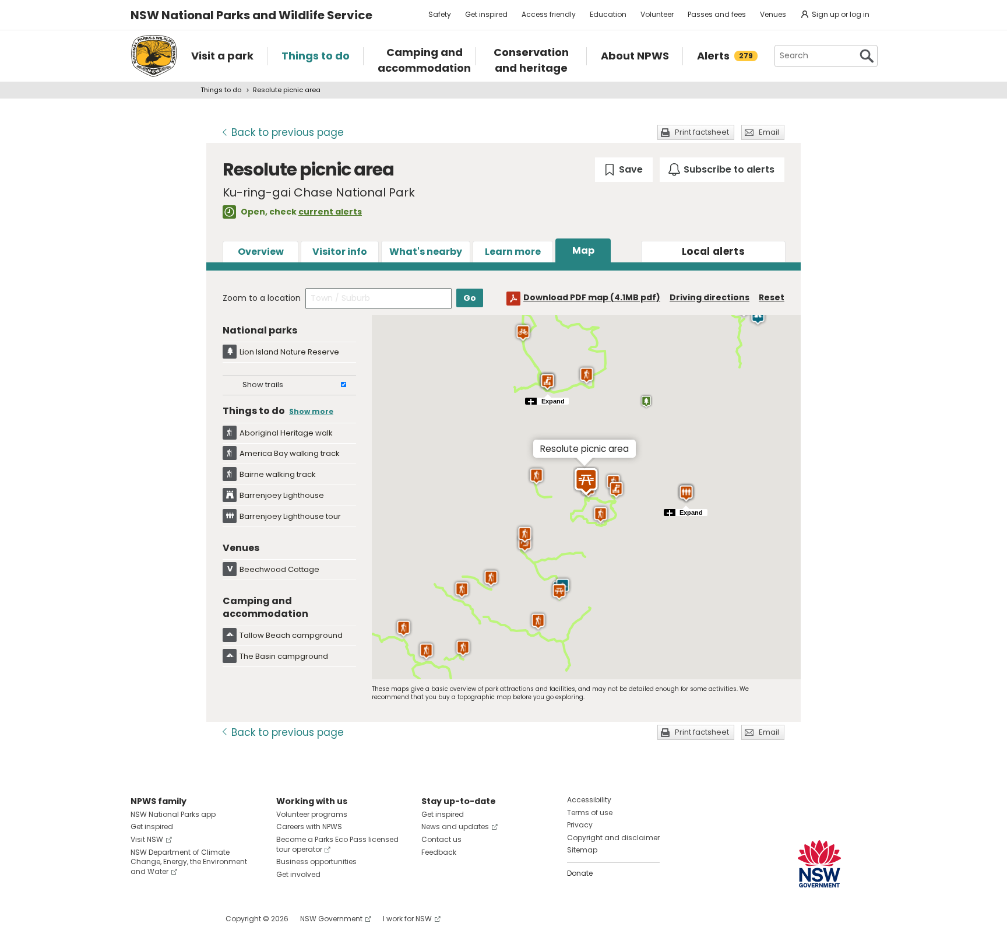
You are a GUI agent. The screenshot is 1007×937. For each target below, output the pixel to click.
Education (608, 14)
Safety (439, 14)
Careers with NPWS (309, 826)
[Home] (154, 56)
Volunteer (657, 14)
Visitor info (339, 251)
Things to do (220, 89)
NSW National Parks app (173, 814)
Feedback (438, 852)
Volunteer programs (311, 814)
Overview (261, 251)
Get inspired (486, 14)
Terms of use (589, 812)
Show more (311, 411)
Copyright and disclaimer (613, 838)
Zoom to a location (262, 298)
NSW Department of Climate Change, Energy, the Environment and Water (189, 862)
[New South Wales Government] (819, 863)
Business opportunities (316, 861)
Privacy (580, 825)
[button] (600, 515)
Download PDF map (591, 297)
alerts (713, 251)
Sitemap (582, 850)
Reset (771, 297)
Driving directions (709, 297)
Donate (580, 873)
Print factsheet (702, 132)
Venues (773, 14)
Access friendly (549, 14)
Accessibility (589, 800)
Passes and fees (717, 14)
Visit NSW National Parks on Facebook (141, 918)
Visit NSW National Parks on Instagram (166, 918)
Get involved (298, 874)
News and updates (455, 826)
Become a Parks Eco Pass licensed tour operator (337, 844)
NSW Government (331, 919)
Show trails (262, 384)
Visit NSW (147, 839)
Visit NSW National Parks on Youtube (191, 918)
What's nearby (425, 251)
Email (769, 132)
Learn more (513, 251)
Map (583, 250)
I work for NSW (407, 919)
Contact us (441, 839)
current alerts (330, 211)
